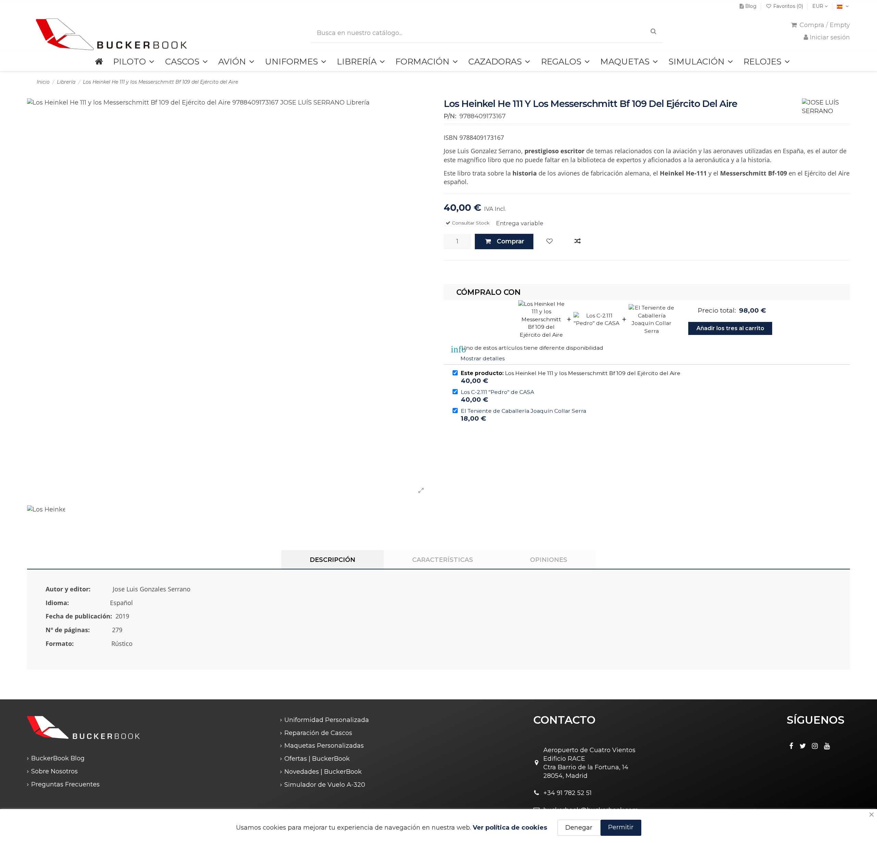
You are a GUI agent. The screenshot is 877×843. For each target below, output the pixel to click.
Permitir (620, 827)
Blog (751, 6)
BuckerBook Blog (58, 758)
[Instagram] (815, 746)
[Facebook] (791, 746)
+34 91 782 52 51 (567, 793)
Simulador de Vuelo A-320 (324, 784)
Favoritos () (788, 6)
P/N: (450, 116)
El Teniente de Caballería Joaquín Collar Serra (523, 411)
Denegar (578, 827)
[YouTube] (827, 746)
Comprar (510, 241)
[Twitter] (803, 746)
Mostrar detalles (482, 358)
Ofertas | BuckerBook (317, 758)
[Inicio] (99, 61)
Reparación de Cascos (318, 733)
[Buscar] (653, 31)
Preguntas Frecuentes (65, 784)
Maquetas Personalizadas (324, 745)
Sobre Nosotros (54, 771)
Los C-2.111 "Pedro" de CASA (497, 392)
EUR (818, 6)
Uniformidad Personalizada (326, 720)
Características (442, 560)
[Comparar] (577, 241)
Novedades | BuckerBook (323, 771)
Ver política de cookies (510, 827)
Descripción (332, 560)
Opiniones (548, 560)
